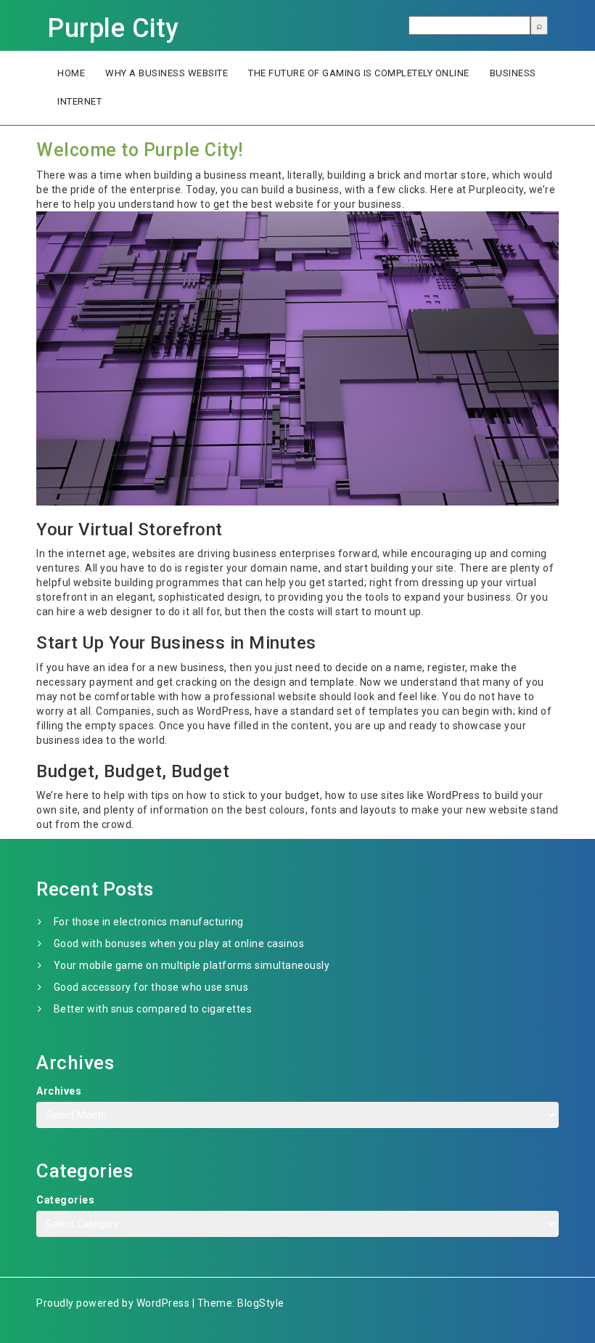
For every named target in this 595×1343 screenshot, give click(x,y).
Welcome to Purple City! (139, 150)
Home (71, 73)
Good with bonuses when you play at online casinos (179, 943)
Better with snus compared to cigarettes (153, 1009)
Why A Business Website (166, 73)
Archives (58, 1091)
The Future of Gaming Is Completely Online (358, 73)
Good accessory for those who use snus (151, 987)
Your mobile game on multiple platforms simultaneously (192, 965)
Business (513, 73)
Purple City (113, 28)
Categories (65, 1200)
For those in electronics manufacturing (149, 922)
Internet (79, 101)
